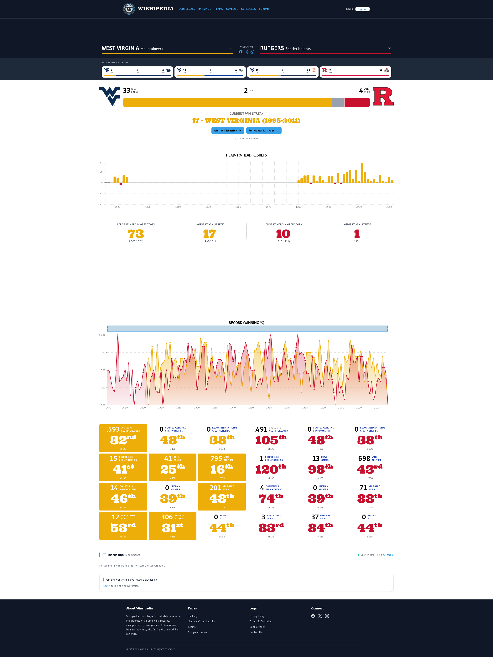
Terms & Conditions (261, 621)
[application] (246, 185)
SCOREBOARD (187, 9)
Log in (106, 586)
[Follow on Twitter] (246, 52)
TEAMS (218, 9)
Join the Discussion (225, 130)
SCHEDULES (248, 9)
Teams (192, 627)
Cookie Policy (257, 627)
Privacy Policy (257, 616)
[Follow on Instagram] (252, 52)
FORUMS (264, 9)
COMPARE (232, 9)
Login (349, 9)
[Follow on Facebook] (240, 52)
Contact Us (256, 632)
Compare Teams (197, 632)
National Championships (202, 621)
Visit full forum (385, 555)
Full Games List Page (262, 130)
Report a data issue (248, 138)
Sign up (362, 9)
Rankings (193, 616)
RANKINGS (204, 9)
